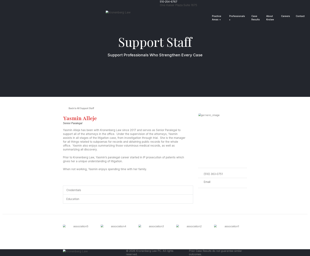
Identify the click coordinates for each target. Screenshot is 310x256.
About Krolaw (270, 18)
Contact (300, 16)
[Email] (199, 181)
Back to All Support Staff (81, 108)
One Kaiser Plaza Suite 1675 (178, 5)
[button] (128, 190)
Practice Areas (216, 18)
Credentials (73, 190)
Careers (285, 16)
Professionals (237, 16)
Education (72, 199)
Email (207, 182)
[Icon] (232, 8)
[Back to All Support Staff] (64, 108)
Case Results (255, 18)
